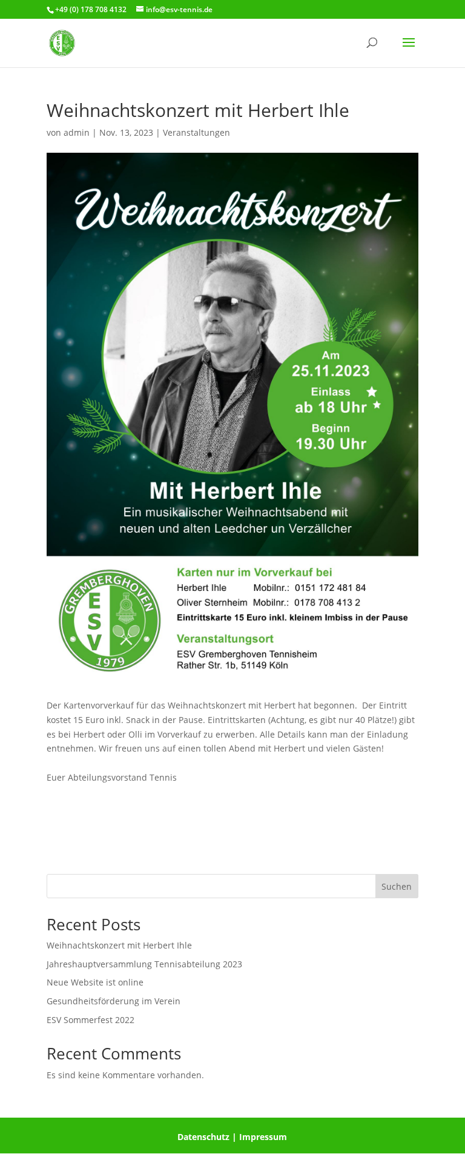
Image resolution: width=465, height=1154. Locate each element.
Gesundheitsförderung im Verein (113, 1001)
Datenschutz (203, 1136)
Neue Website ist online (95, 982)
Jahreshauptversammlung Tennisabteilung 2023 (144, 964)
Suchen (396, 886)
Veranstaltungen (196, 132)
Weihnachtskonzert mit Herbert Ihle (119, 945)
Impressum (263, 1136)
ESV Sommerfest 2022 (90, 1020)
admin (77, 132)
